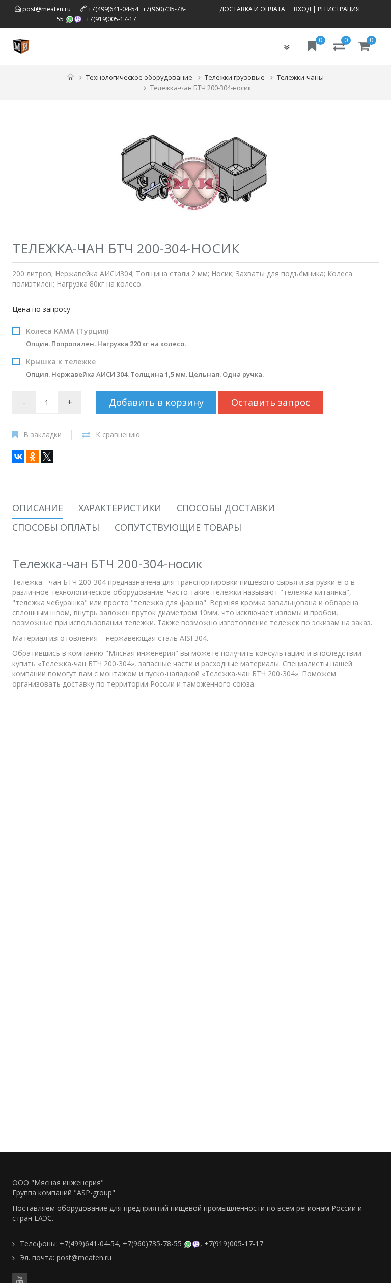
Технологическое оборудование (139, 77)
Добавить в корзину (156, 402)
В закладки (42, 434)
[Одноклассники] (32, 456)
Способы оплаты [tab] (55, 527)
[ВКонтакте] (18, 456)
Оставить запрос (270, 402)
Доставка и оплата (252, 9)
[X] (47, 456)
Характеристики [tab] (119, 508)
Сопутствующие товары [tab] (178, 527)
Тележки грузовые (235, 77)
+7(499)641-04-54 (113, 9)
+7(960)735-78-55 (152, 1243)
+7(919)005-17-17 (111, 19)
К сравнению (118, 434)
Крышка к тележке (145, 368)
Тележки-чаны (300, 77)
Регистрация (339, 9)
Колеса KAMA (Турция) (106, 337)
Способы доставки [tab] (226, 508)
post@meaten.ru (46, 9)
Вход (302, 9)
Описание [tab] (37, 508)
